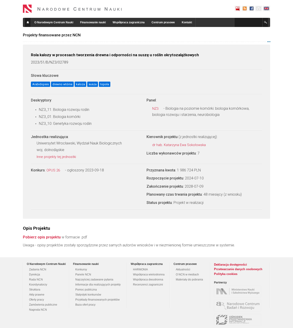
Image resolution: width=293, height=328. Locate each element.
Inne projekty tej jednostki (57, 157)
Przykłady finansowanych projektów (97, 299)
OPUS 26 (53, 170)
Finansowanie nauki (93, 22)
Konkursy (81, 269)
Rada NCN (36, 279)
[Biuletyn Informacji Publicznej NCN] (238, 8)
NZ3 (155, 109)
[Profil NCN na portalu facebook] (251, 8)
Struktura (34, 289)
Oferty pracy (36, 299)
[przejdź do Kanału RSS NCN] (244, 8)
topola (104, 84)
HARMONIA (140, 269)
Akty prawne (36, 294)
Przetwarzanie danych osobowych (238, 269)
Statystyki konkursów (88, 294)
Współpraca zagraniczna (129, 22)
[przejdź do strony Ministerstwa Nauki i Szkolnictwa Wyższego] (238, 291)
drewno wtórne (62, 84)
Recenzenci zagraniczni (148, 284)
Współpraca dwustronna (148, 279)
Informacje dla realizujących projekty (98, 284)
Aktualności (183, 269)
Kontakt (187, 22)
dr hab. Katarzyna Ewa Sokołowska (179, 145)
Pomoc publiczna (86, 289)
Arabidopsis (40, 84)
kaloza (80, 84)
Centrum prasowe (163, 22)
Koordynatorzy (38, 284)
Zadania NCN (37, 269)
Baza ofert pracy (85, 304)
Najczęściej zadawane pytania (94, 279)
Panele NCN (83, 274)
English (266, 8)
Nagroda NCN (38, 309)
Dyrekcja (34, 274)
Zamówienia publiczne (43, 304)
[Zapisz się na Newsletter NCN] (258, 8)
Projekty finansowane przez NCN (52, 35)
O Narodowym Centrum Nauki (53, 22)
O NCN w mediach (187, 274)
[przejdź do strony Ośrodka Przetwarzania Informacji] (238, 320)
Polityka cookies (225, 274)
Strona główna (27, 22)
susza (93, 84)
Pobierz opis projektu (42, 237)
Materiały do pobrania (189, 279)
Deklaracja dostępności (230, 264)
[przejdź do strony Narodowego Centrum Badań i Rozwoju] (238, 306)
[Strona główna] (72, 9)
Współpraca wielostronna (149, 274)
